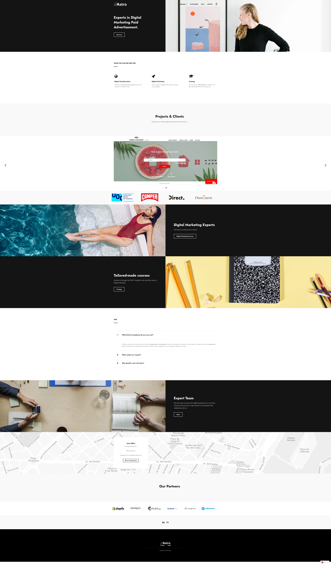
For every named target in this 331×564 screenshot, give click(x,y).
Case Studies (194, 4)
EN (325, 562)
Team (202, 4)
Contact (210, 4)
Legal (169, 549)
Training (119, 293)
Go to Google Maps (131, 464)
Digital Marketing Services (185, 240)
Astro (170, 554)
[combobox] (324, 562)
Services (183, 4)
